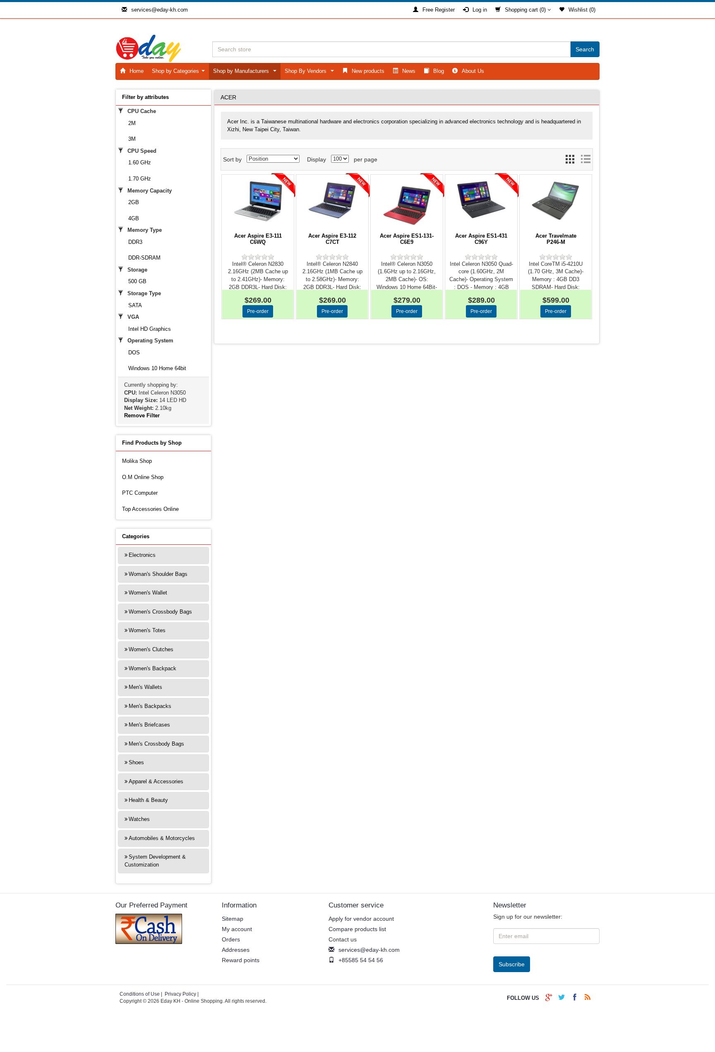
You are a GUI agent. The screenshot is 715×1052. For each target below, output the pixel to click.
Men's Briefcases (149, 725)
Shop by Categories (180, 73)
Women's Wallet (148, 593)
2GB (133, 202)
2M (132, 123)
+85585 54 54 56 (360, 960)
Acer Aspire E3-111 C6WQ (258, 239)
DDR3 (135, 242)
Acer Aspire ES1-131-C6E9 (407, 239)
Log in (480, 10)
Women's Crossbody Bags (160, 612)
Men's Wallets (145, 687)
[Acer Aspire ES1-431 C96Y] (481, 200)
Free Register (438, 10)
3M (132, 139)
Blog (438, 71)
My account (237, 929)
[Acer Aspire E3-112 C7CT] (332, 200)
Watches (139, 819)
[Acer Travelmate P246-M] (555, 200)
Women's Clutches (151, 649)
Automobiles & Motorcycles (162, 838)
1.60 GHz (139, 162)
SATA (135, 305)
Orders (231, 939)
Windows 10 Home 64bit (157, 368)
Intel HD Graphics (149, 329)
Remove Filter (142, 415)
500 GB (137, 281)
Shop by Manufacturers (246, 73)
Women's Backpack (152, 668)
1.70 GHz (139, 179)
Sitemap (232, 918)
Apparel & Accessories (156, 781)
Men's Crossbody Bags (156, 744)
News (408, 71)
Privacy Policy (180, 994)
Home (137, 71)
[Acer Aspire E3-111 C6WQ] (258, 201)
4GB (133, 218)
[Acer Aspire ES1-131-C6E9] (407, 205)
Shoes (136, 762)
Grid (571, 161)
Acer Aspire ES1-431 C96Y (481, 239)
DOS (134, 352)
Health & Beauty (148, 800)
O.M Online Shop (142, 477)
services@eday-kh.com (159, 10)
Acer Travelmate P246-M (555, 239)
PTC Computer (140, 493)
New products (368, 71)
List (585, 161)
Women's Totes (147, 630)
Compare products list (357, 929)
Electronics (142, 555)
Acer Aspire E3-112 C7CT (332, 239)
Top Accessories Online (150, 509)
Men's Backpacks (150, 706)
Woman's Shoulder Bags (158, 574)
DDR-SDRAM (144, 258)
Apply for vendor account (361, 918)
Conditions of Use (140, 994)
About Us (473, 71)
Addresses (236, 949)
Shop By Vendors (311, 73)
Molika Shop (137, 461)
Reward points (240, 960)
